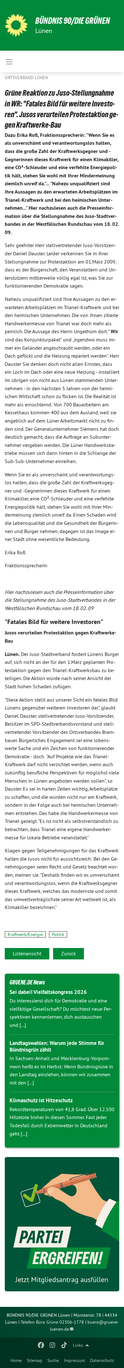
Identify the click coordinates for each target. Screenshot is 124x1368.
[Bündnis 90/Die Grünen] (16, 25)
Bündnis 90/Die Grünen (72, 21)
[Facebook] (41, 1345)
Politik (58, 934)
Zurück (68, 953)
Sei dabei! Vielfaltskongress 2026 (48, 992)
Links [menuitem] (78, 1345)
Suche (53, 1360)
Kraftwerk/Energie (25, 934)
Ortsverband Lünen (26, 77)
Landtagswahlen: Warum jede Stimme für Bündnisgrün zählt (57, 1046)
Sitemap (34, 1360)
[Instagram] (53, 1345)
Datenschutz (102, 1360)
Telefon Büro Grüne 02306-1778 (52, 1322)
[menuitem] (16, 1360)
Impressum (74, 1360)
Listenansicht (27, 953)
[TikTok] (64, 1345)
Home (16, 1360)
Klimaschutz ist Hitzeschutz (41, 1100)
